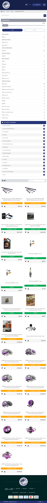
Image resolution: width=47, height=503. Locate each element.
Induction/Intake (24, 141)
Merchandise (23, 156)
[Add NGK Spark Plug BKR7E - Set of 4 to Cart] (28, 261)
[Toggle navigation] (44, 5)
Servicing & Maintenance (24, 128)
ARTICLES (18, 488)
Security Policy (32, 492)
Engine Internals (24, 125)
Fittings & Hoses (23, 165)
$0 (5, 25)
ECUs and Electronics (24, 144)
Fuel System (24, 131)
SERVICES (25, 488)
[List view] (5, 180)
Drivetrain (24, 162)
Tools (23, 174)
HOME (6, 488)
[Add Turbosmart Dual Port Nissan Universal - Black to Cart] (28, 341)
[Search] (45, 15)
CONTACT (31, 488)
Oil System (24, 168)
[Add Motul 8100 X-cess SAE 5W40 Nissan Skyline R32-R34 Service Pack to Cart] (4, 260)
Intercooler (24, 138)
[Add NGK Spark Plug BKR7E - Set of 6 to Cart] (4, 290)
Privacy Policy (15, 492)
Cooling (24, 159)
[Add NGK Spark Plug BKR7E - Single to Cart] (28, 289)
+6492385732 (37, 4)
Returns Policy (23, 492)
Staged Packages (24, 153)
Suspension (24, 147)
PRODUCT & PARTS (9, 489)
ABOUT (11, 488)
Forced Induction (24, 150)
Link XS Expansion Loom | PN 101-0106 (9, 498)
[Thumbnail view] (3, 180)
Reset (34, 30)
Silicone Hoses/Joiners (24, 171)
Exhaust (24, 135)
